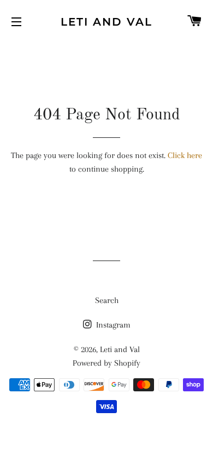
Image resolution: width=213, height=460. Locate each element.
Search (107, 300)
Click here (185, 155)
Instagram (112, 325)
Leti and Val (106, 21)
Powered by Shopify (106, 363)
